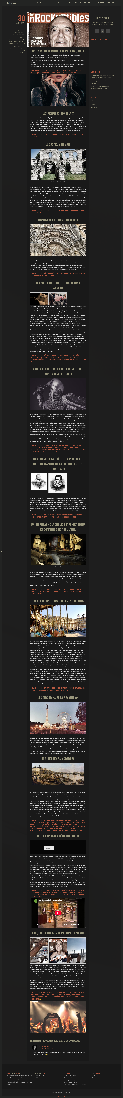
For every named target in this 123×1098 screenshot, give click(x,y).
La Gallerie (94, 100)
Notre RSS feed (40, 1075)
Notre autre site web (41, 1077)
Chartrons (12, 36)
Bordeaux (95, 1075)
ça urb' (23, 34)
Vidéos (93, 104)
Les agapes (49, 2)
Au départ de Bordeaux (105, 2)
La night (38, 2)
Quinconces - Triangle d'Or (16, 43)
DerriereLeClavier (20, 29)
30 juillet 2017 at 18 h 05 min (46, 1048)
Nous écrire (94, 107)
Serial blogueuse (44, 1046)
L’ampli (69, 2)
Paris (93, 1077)
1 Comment (22, 30)
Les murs (60, 2)
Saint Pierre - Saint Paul (19, 45)
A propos (93, 111)
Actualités (17, 32)
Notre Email (39, 1080)
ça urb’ (78, 2)
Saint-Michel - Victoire (16, 46)
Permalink (22, 52)
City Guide (88, 2)
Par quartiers (22, 41)
